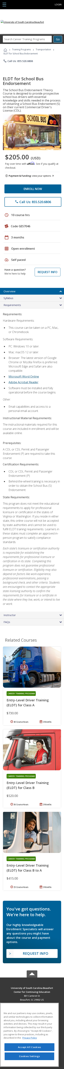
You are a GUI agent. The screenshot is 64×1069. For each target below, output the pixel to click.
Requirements (12, 305)
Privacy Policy (29, 1037)
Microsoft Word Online (24, 376)
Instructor (10, 615)
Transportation (43, 49)
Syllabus (8, 298)
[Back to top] (32, 987)
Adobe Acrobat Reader (23, 382)
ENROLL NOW (33, 189)
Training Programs (21, 49)
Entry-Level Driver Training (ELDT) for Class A (28, 702)
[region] (29, 1035)
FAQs (7, 622)
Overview (9, 291)
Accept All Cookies (29, 1047)
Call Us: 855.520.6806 (18, 61)
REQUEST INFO (47, 272)
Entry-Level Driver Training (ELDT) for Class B (28, 785)
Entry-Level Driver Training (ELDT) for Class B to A (28, 867)
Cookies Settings (29, 1056)
